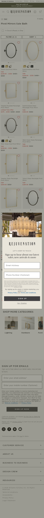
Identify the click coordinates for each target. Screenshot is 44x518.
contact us (16, 286)
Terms (20, 286)
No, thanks (22, 303)
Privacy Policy (12, 292)
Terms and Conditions (28, 292)
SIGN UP (22, 298)
